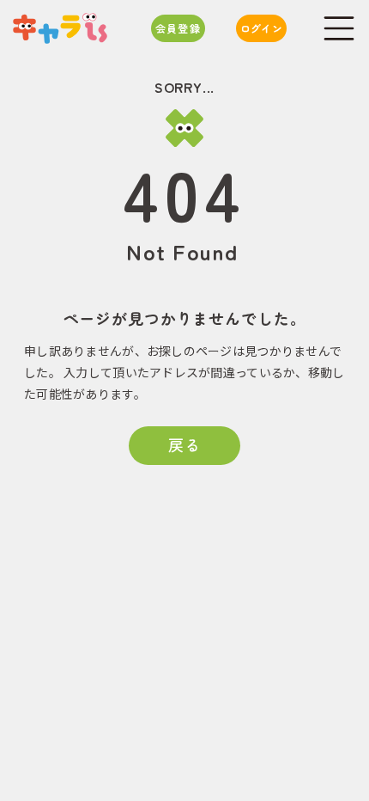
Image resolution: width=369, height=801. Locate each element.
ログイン (261, 28)
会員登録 (178, 28)
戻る (184, 444)
